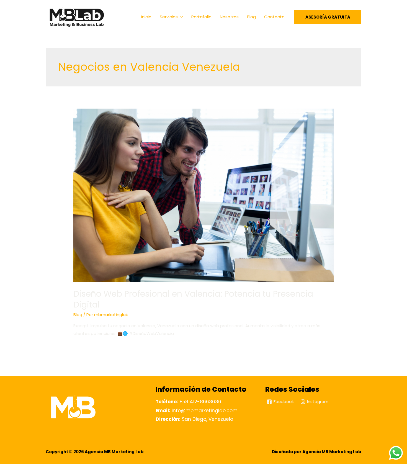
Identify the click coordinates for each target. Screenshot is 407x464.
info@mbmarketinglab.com (197, 410)
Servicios (169, 17)
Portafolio (201, 17)
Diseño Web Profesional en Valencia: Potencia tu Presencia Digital (193, 299)
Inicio (146, 17)
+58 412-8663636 (188, 401)
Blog (251, 17)
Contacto (274, 17)
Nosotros (229, 17)
